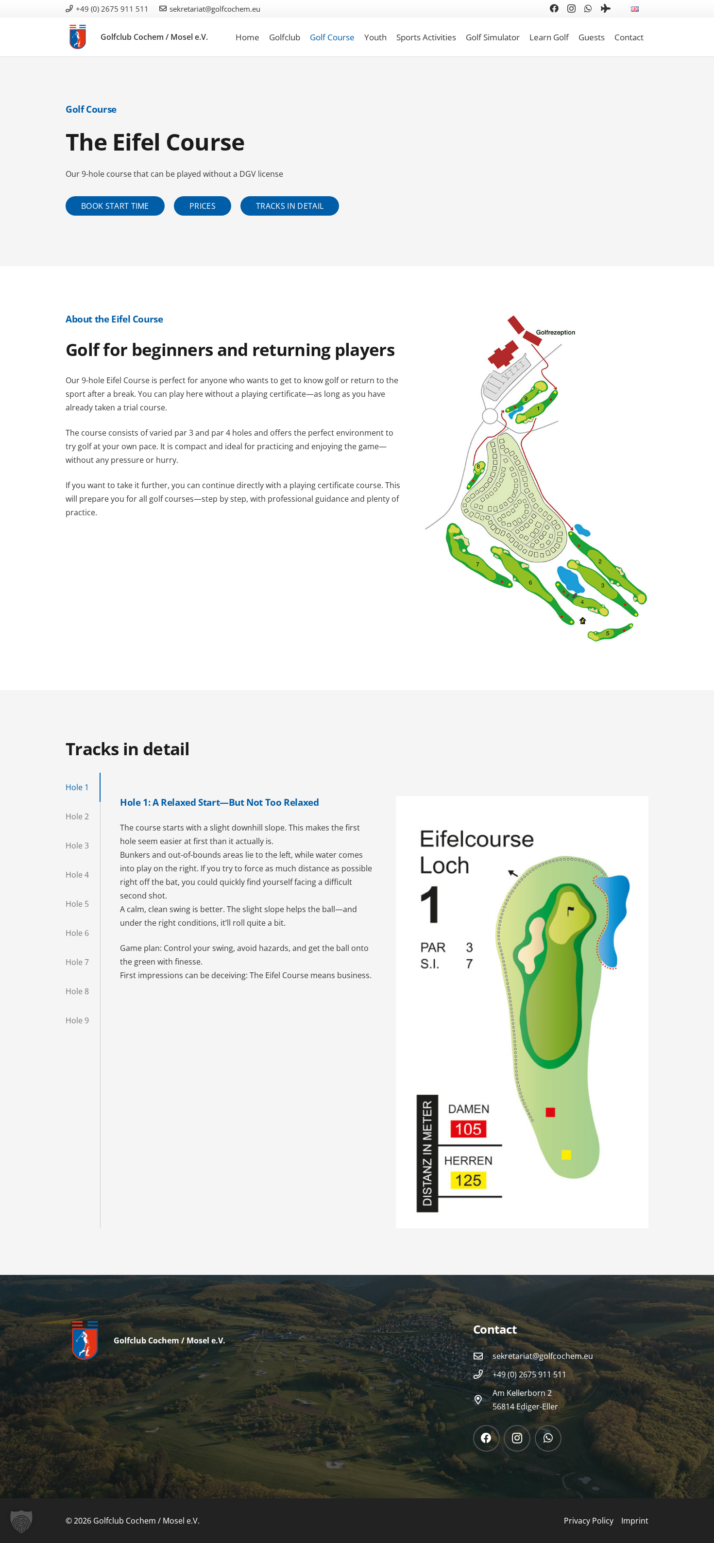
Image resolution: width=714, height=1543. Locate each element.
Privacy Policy (588, 1520)
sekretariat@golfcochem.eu (543, 1356)
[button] (646, 8)
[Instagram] (571, 9)
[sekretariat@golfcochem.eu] (483, 1355)
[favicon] (78, 37)
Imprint (634, 1520)
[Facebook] (554, 8)
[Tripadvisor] (606, 8)
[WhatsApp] (588, 8)
